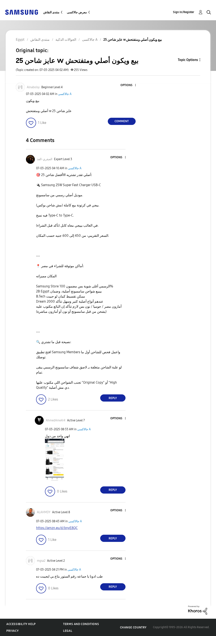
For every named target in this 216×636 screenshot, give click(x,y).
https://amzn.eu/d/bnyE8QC (57, 528)
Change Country (133, 627)
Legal (67, 631)
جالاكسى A (65, 94)
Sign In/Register (183, 12)
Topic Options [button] (188, 60)
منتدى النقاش (51, 12)
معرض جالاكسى (77, 12)
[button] (128, 85)
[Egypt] (21, 12)
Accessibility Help (21, 624)
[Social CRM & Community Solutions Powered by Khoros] (197, 610)
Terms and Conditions (81, 624)
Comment (122, 121)
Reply (113, 398)
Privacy (12, 631)
